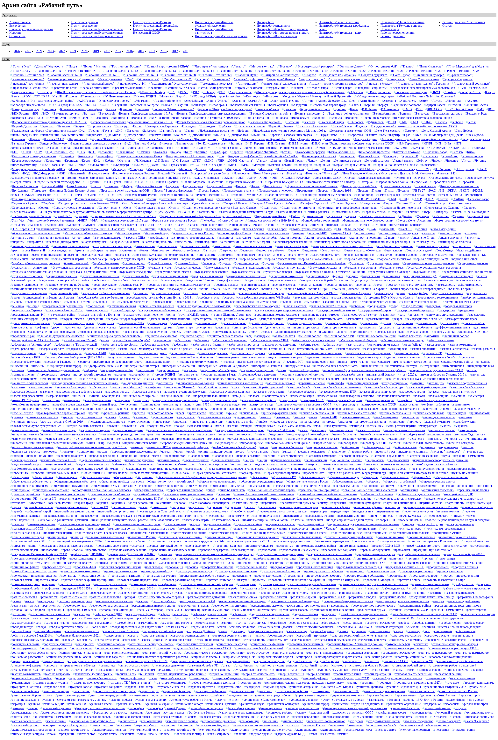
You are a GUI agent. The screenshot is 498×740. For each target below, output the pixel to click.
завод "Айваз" (412, 344)
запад (43, 353)
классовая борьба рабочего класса (79, 391)
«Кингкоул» (252, 96)
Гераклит (47, 126)
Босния (111, 109)
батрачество (229, 250)
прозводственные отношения (80, 571)
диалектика (73, 327)
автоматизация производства (398, 233)
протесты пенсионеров (75, 584)
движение (416, 314)
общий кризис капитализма (30, 485)
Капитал (201, 152)
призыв (428, 558)
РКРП (465, 190)
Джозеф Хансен (135, 135)
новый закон (182, 473)
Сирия (388, 203)
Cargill (57, 96)
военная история (410, 280)
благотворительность (326, 254)
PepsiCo (182, 96)
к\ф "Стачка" (89, 378)
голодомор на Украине (27, 310)
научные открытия (196, 460)
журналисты (162, 340)
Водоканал (139, 117)
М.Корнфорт (120, 164)
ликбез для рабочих (284, 421)
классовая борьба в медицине (426, 387)
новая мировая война (462, 468)
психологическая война (175, 588)
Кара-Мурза (219, 152)
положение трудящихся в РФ (204, 541)
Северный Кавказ (235, 203)
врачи (401, 293)
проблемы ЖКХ (85, 567)
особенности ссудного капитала (419, 494)
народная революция (104, 455)
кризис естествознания (395, 413)
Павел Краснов (168, 182)
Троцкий (82, 216)
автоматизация (365, 233)
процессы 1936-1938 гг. (78, 588)
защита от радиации (122, 357)
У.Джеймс (405, 216)
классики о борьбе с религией (263, 387)
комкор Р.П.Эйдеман (25, 400)
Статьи (447, 25)
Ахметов (472, 100)
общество (373, 481)
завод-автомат (436, 344)
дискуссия (387, 327)
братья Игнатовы (160, 263)
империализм (381, 361)
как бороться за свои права (277, 378)
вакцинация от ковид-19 (457, 276)
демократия (106, 323)
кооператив (62, 408)
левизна (299, 417)
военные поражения (255, 284)
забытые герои (333, 344)
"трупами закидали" (250, 87)
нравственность (314, 473)
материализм (468, 430)
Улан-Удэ (18, 220)
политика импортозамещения (445, 528)
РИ (442, 190)
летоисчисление (139, 421)
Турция (351, 216)
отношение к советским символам (398, 498)
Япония (422, 229)
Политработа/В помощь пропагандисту (283, 32)
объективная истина (170, 485)
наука (446, 455)
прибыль (244, 558)
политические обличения (189, 532)
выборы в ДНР (105, 301)
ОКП (241, 177)
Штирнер (379, 224)
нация (81, 464)
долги (255, 331)
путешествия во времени (322, 588)
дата (402, 314)
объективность (197, 485)
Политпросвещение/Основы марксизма (221, 36)
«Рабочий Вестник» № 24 (416, 96)
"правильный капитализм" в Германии (423, 83)
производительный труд (157, 571)
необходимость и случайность (437, 464)
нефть (374, 468)
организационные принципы (319, 490)
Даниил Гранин (170, 130)
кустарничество (245, 417)
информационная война (117, 370)
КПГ (15, 152)
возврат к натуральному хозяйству (410, 284)
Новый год (294, 173)
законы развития (484, 348)
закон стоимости (349, 348)
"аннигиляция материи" (28, 79)
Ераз (407, 135)
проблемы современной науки (121, 567)
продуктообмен (438, 567)
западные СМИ (96, 353)
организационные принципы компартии (370, 490)
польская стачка (363, 541)
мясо (276, 451)
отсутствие (37, 502)
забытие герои (310, 344)
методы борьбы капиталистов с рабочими (255, 438)
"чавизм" (298, 87)
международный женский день (308, 434)
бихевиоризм (246, 254)
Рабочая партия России (142, 194)
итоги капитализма (24, 378)
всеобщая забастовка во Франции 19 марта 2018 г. (160, 297)
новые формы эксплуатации (150, 473)
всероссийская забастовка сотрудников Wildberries (257, 297)
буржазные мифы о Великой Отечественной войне (311, 263)
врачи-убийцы (418, 293)
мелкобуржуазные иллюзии (379, 434)
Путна (389, 190)
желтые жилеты (284, 336)
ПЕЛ (129, 182)
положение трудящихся (165, 541)
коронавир (219, 408)
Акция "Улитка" (218, 100)
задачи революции (24, 348)
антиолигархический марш (71, 246)
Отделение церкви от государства (57, 182)
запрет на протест (183, 353)
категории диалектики (363, 383)
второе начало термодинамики (437, 297)
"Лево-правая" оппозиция (210, 66)
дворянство (50, 319)
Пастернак (366, 182)
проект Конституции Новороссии (34, 571)
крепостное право (161, 413)
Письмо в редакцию (84, 22)
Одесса (350, 177)
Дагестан (133, 130)
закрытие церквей (24, 353)
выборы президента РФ (134, 301)
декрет (398, 319)
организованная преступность (65, 494)
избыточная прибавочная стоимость (118, 361)
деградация (95, 319)
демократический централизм (74, 323)
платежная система (226, 520)
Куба (97, 160)
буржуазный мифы (136, 276)
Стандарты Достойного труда (401, 207)
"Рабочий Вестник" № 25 (462, 70)
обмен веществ (67, 477)
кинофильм (153, 387)
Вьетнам (309, 122)
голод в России (412, 306)
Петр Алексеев (77, 186)
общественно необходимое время (122, 481)
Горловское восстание (250, 126)
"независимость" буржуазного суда (174, 83)
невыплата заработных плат (177, 464)
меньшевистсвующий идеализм (183, 438)
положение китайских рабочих (258, 537)
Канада (176, 152)
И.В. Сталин (276, 143)
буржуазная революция (360, 267)
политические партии (224, 532)
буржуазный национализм (170, 276)
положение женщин (220, 537)
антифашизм (222, 246)
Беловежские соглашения (248, 105)
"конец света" (396, 79)
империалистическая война (412, 361)
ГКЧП (392, 122)
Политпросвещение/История (152, 22)
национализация (316, 460)
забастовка (202, 340)
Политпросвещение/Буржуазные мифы (97, 32)
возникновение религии (67, 289)
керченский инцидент (71, 387)
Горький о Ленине (281, 126)
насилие (269, 455)
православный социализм (340, 550)
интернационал (453, 366)
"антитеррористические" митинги (71, 79)
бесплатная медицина (96, 254)
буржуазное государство (136, 271)
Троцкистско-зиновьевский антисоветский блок (124, 216)
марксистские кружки (95, 430)
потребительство (455, 545)
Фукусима (18, 224)
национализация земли (347, 460)
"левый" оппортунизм (424, 79)
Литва (466, 160)
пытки (358, 588)
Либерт (437, 160)
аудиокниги (128, 250)
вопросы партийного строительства (106, 293)
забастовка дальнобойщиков (358, 340)
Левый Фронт (294, 160)
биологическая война (180, 254)
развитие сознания (74, 597)
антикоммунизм (424, 241)
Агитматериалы (20, 22)
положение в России (142, 537)
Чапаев (193, 224)
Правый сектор (425, 186)
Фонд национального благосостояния (368, 220)
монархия (67, 451)
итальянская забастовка (347, 374)
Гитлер (137, 126)
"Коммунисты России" (126, 66)
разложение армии (303, 597)
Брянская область (267, 109)
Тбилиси (413, 212)
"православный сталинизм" (30, 87)
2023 (50, 51)
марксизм (462, 425)
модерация (428, 447)
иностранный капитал (267, 366)
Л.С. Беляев (181, 160)
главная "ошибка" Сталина (329, 306)
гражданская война (62, 314)
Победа (127, 186)
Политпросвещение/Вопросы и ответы (97, 36)
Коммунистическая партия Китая (140, 156)
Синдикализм (370, 203)
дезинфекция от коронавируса (236, 319)
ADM (27, 96)
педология (215, 507)
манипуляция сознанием (367, 425)
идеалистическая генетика (403, 357)
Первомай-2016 (52, 186)
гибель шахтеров (295, 306)
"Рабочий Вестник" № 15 (235, 70)
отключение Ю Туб (150, 498)
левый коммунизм (386, 417)
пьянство (372, 588)
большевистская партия (68, 259)
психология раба (226, 588)
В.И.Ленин (369, 109)
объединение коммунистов (71, 485)
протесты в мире (409, 579)
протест (448, 575)
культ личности (163, 417)
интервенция (430, 366)
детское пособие (474, 323)
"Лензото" (239, 66)
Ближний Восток (476, 105)
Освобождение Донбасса (445, 177)
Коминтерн (85, 156)
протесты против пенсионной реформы (207, 584)
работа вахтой (430, 588)
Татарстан (396, 212)
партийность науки (480, 502)
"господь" (202, 79)
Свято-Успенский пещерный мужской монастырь (155, 203)
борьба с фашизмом (106, 263)
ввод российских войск (73, 280)
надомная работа (361, 451)
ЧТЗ (169, 224)
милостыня (19, 443)
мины (91, 443)
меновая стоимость (58, 438)
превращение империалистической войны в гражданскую (214, 554)
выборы (17, 301)
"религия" (156, 87)
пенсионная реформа (336, 507)
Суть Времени (165, 212)
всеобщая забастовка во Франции (100, 297)
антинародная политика (456, 241)
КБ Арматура (437, 147)
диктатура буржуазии (248, 327)
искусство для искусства (257, 370)
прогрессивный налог (252, 567)
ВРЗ (36, 113)
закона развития (374, 348)
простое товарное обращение (364, 575)
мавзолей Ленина (200, 425)
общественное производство (217, 481)
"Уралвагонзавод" (461, 75)
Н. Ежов (313, 169)
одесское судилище (346, 485)
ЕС (343, 135)
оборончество (123, 477)
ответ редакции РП (24, 498)
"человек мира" (319, 87)
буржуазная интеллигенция (30, 267)
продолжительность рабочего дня (359, 567)
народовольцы (223, 455)
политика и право (409, 528)
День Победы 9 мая (25, 135)
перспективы (293, 515)
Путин (376, 190)
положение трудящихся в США (249, 541)
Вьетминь (292, 122)
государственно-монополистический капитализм (218, 310)
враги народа (384, 293)
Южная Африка (253, 229)
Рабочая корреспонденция (398, 32)
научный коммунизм (226, 460)
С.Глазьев (342, 199)
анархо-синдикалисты (157, 241)
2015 (141, 51)
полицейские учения (447, 532)
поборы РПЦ (386, 520)
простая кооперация (268, 575)
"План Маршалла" (430, 66)
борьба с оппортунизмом (431, 259)
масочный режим (341, 430)
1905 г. (184, 92)
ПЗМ (140, 182)
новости (38, 473)
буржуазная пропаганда (289, 267)
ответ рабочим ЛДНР (458, 494)
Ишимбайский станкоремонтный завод (286, 147)
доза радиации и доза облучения (145, 331)
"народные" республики (28, 83)
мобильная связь (405, 447)
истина (472, 370)
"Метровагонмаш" (262, 66)
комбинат (459, 396)
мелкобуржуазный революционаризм (426, 434)
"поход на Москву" (380, 83)
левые (313, 417)
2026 (17, 51)
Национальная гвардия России (133, 173)
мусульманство (258, 451)
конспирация (151, 404)
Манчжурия (304, 164)
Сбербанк (48, 203)
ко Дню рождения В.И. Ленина (208, 396)
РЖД (432, 190)
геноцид (33, 306)
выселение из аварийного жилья (327, 301)
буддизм (225, 263)
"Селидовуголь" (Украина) (338, 75)
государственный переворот (336, 310)
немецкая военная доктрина (342, 464)
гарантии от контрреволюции (420, 301)
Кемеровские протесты (374, 152)
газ (355, 301)
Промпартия (305, 190)
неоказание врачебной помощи (98, 468)
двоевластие (477, 314)
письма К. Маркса (410, 515)
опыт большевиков (232, 490)
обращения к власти (395, 477)
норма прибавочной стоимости (215, 473)
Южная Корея (277, 229)
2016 (129, 51)
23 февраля (356, 92)
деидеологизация (271, 319)
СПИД (404, 199)
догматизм (481, 327)
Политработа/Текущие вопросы (402, 25)
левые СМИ (329, 417)
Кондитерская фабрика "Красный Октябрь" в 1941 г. (263, 156)
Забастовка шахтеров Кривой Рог (263, 139)
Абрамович (142, 100)
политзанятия (367, 528)
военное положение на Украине (68, 284)
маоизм (446, 425)
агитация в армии (23, 237)
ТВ (192, 212)
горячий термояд (124, 310)
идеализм (312, 357)
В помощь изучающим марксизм (31, 29)
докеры (176, 331)
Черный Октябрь (238, 224)
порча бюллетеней (198, 545)
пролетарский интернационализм (34, 575)
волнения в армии (461, 289)
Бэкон (354, 109)
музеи (179, 451)
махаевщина (185, 434)
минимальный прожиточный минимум (57, 443)
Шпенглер (362, 224)
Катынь (287, 152)
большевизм (20, 259)
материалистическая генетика (76, 434)
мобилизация (350, 447)
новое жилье (20, 473)
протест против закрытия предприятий (89, 579)
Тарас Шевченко (375, 212)
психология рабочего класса (260, 588)
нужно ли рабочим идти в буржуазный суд (357, 473)
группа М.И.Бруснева (193, 314)
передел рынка (363, 511)
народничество (151, 455)
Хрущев (90, 224)
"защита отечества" (312, 79)
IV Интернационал (117, 96)
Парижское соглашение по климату (331, 182)
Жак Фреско (475, 135)
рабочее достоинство (134, 592)
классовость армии (412, 391)
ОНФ (252, 177)
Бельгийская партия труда (329, 105)
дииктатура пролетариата (195, 327)
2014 (152, 51)
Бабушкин (120, 105)
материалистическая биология (32, 434)
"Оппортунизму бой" (383, 66)
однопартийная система (379, 485)
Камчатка (160, 152)
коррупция (430, 408)
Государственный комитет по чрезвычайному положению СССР (414, 126)
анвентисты (184, 241)
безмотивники (331, 250)
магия (220, 425)
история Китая (139, 374)
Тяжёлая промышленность (377, 216)
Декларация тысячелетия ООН (350, 130)
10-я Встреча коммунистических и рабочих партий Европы (96, 92)
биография (122, 254)
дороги (342, 331)
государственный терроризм (415, 310)
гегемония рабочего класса (462, 301)
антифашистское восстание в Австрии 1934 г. (343, 246)
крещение (216, 413)
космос (446, 408)
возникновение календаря (29, 289)
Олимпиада (403, 177)
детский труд (450, 323)
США (430, 199)
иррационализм (169, 370)
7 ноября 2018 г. (470, 92)
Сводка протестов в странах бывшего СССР (88, 203)
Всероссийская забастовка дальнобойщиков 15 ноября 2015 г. (132, 122)
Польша (241, 186)
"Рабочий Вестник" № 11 (83, 70)
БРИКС (92, 105)
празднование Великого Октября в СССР (39, 554)
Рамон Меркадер (389, 194)
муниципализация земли (215, 451)
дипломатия (368, 327)
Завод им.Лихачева (337, 139)
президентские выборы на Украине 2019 (39, 558)
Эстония (196, 229)
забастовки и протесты (244, 344)
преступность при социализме (156, 558)
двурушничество (73, 319)
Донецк (220, 135)
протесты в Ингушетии (344, 579)
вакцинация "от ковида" (420, 276)
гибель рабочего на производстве (258, 306)
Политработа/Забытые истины (339, 22)
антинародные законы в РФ (30, 246)
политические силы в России (308, 532)
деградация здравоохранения (127, 319)
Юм (338, 229)
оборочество (145, 477)
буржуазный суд (318, 276)
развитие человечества (106, 597)
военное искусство (469, 280)
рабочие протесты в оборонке (207, 592)
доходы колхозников (390, 331)
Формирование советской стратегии (459, 220)
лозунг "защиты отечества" (86, 425)
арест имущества (60, 250)
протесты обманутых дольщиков (33, 584)
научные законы (169, 460)
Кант (188, 152)
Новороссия (242, 173)
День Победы (464, 130)
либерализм (162, 421)
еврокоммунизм (444, 331)
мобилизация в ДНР (377, 447)
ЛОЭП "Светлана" (240, 160)
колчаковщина (438, 396)
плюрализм (315, 520)
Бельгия (355, 105)
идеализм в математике (338, 357)
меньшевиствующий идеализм (137, 438)
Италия (251, 147)
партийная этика (431, 502)
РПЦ (69, 194)
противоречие (247, 584)
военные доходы (227, 284)
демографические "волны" (424, 319)
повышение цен (175, 524)
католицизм (436, 383)
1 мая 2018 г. (479, 87)
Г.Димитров (376, 122)
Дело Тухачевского (387, 130)
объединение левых (106, 485)
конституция (172, 404)
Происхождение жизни (239, 190)
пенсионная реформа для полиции (377, 507)
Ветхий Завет (79, 117)
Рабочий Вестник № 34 (177, 194)
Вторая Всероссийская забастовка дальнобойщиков (211, 122)
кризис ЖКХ (249, 413)
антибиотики (230, 241)
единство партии (193, 336)
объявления (219, 485)
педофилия (234, 507)
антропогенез (462, 246)
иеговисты (83, 361)
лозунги (114, 425)
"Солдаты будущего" (374, 75)
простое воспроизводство (324, 575)
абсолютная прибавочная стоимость (88, 233)
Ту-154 (295, 216)
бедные (294, 250)
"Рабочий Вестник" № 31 (103, 75)
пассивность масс (124, 507)
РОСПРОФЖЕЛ (23, 194)
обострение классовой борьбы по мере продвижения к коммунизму (202, 477)
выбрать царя (163, 301)
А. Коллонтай (446, 96)
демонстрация (157, 323)
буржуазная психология (325, 267)
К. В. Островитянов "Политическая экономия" (360, 147)
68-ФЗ (436, 92)
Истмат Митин (203, 147)
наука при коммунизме (469, 455)
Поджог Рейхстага (219, 186)
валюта (482, 276)
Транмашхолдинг (477, 212)
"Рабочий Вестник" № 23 (424, 70)
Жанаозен (18, 139)
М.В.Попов (77, 164)
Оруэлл (420, 177)
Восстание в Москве (376, 117)
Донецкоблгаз (238, 135)
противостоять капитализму (430, 584)
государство (447, 310)
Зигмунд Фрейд (145, 143)
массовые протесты (442, 430)
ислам (282, 370)
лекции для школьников (439, 417)
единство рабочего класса (226, 336)
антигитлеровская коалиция (293, 241)
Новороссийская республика (210, 173)
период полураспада (266, 515)
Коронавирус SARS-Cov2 (319, 156)
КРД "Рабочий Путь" (60, 152)
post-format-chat (230, 96)
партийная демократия (365, 502)
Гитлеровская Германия (162, 126)
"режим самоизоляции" (129, 87)
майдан (247, 425)
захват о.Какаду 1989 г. (27, 357)
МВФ (195, 164)
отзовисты (126, 498)
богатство (385, 254)
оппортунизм (21, 490)
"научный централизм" (63, 83)
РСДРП (91, 194)
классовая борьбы (118, 391)
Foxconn (71, 96)
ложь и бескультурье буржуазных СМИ (38, 425)
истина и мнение (23, 374)
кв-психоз (18, 387)
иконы (342, 361)
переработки (89, 515)
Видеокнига (100, 117)
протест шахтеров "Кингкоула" (228, 579)
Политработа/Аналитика (273, 25)
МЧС (245, 164)
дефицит (42, 327)
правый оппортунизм (375, 550)
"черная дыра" (342, 87)
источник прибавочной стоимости (304, 374)
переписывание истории (60, 515)
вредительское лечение (447, 293)
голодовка (434, 306)
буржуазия (357, 263)
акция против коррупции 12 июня (372, 237)
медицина (276, 434)
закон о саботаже (232, 348)
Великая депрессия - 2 (309, 113)
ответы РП (49, 498)
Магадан (259, 164)
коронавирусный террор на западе (331, 408)
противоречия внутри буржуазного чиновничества (374, 584)
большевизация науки (473, 254)
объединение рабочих (137, 485)
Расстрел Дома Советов (420, 194)
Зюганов (236, 143)
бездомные (310, 250)
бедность (247, 250)
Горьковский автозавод (312, 126)
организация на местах (474, 490)
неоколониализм (135, 468)
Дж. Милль (113, 135)
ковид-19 (239, 396)
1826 (172, 92)
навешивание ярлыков (310, 451)
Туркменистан (313, 216)
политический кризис (347, 532)
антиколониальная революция (390, 241)
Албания (239, 100)
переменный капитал (26, 515)
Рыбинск (264, 199)
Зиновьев (166, 143)
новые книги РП (94, 473)
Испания (183, 147)
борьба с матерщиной (360, 259)
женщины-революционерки (377, 336)
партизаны (339, 502)
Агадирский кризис (167, 100)
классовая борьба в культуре (384, 387)
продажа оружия (282, 567)
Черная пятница (212, 224)
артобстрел (95, 250)
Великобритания (384, 113)
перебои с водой (243, 511)
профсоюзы (51, 588)
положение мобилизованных (302, 537)
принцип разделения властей (73, 562)
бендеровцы (20, 254)
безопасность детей (419, 250)
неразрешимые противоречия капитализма (235, 468)
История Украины (229, 147)
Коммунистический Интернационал (190, 156)
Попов (255, 186)
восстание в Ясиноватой (218, 293)
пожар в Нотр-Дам (430, 524)
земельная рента (228, 357)
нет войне (327, 468)
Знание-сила (185, 143)
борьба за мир (98, 259)
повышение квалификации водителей (85, 524)
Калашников (125, 152)
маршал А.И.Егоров (282, 430)
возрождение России (182, 289)
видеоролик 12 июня (200, 280)
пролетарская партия (381, 571)
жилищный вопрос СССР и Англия (35, 340)
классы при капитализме (459, 391)
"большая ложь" (148, 79)
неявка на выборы (394, 468)
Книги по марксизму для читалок (34, 156)
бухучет (338, 276)
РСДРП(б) (107, 194)
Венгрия (405, 113)
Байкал (167, 105)
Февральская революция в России (174, 220)
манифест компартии (402, 425)
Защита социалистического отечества (96, 143)
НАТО (483, 169)
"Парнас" (408, 66)
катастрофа (336, 383)
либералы (180, 421)
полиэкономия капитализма (105, 537)
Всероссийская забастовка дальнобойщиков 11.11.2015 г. (49, 122)
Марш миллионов (359, 164)
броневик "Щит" (187, 263)
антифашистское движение (395, 246)
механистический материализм (364, 438)
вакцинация (392, 276)
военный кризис (311, 284)
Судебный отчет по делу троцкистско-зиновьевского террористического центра (99, 212)
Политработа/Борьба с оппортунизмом (282, 29)
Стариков (470, 207)
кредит (93, 413)
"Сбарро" (309, 75)
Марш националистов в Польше (396, 164)
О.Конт (228, 177)
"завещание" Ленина (281, 79)
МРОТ (233, 164)
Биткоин (455, 105)
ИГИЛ (427, 143)
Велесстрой (107, 113)
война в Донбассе (246, 289)
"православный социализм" (471, 83)
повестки (18, 524)
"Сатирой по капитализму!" (280, 75)
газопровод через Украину (378, 301)
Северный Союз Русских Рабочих (274, 203)
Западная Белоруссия (476, 139)
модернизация (448, 447)
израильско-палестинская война (259, 361)
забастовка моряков (441, 340)
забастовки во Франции (208, 344)
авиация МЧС (318, 233)
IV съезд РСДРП (145, 96)
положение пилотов (391, 537)
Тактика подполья (290, 212)
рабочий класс (270, 592)
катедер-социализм (395, 383)
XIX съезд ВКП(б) (203, 96)
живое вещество (411, 336)
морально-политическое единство (134, 451)
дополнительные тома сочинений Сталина (304, 331)
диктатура (222, 327)
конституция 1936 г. (198, 404)
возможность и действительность (460, 284)
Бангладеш (199, 105)
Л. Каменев (143, 160)
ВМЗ (480, 109)
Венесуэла (422, 113)
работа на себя (21, 592)
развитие (435, 592)
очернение (164, 502)
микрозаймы (454, 438)
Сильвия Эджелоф (345, 203)
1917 (196, 92)
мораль (102, 451)
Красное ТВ (410, 156)
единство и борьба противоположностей (115, 336)
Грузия (107, 130)
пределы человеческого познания (330, 554)
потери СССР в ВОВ (386, 545)
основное (224, 494)
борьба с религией (76, 263)
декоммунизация (378, 319)
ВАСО (407, 109)
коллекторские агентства (357, 396)
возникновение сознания (104, 289)
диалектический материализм (140, 327)
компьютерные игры (380, 400)
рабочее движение (103, 592)
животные (432, 336)
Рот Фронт (187, 199)
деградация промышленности (170, 319)
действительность (331, 319)
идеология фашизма (58, 361)
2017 (118, 51)
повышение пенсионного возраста (137, 524)
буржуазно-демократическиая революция (39, 271)
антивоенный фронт (256, 241)
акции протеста (291, 237)
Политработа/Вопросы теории (277, 36)
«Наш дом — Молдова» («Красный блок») (292, 96)
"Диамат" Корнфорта (49, 66)
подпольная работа (311, 524)
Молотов (216, 169)
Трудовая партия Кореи (270, 216)
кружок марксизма (89, 417)
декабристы (355, 319)
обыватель (238, 485)
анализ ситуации (451, 237)
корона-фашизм (197, 408)
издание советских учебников (198, 361)
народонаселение (248, 455)
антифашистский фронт (292, 246)
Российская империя (89, 199)
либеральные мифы (240, 421)
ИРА (448, 143)
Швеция (317, 224)
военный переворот (340, 284)
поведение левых (410, 520)
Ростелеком (168, 199)
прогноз (192, 567)
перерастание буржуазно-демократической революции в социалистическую (152, 515)
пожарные (54, 528)
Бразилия (126, 109)
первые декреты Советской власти (161, 511)
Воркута (336, 117)
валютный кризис (24, 280)
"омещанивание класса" (217, 83)
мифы (264, 447)
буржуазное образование (211, 271)
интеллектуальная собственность (336, 366)
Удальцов (423, 216)
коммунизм (122, 400)
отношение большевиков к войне (349, 498)
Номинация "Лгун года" (322, 173)
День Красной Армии (436, 130)
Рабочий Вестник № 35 (212, 194)
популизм (18, 545)
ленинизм (465, 417)
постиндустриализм (259, 545)
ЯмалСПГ (405, 229)
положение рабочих (422, 537)
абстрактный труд (156, 233)
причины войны (298, 562)
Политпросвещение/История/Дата (155, 25)
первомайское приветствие (116, 511)
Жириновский (77, 139)
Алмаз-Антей (258, 100)
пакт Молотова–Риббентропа (210, 502)
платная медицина (255, 520)
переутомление (238, 515)
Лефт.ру (422, 160)
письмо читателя (463, 515)
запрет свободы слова (213, 353)
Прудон (363, 190)
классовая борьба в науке (467, 387)
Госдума (361, 126)
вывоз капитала (186, 301)
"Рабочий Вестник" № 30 (65, 75)
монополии (86, 451)
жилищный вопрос (456, 336)
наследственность (291, 455)
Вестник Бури (56, 117)
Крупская (71, 160)
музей (191, 451)
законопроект (398, 348)
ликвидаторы (310, 421)
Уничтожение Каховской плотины (51, 220)
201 (185, 51)
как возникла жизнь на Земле (362, 378)
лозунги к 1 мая (134, 425)
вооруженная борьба (64, 293)
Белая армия (219, 105)
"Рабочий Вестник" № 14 (197, 70)
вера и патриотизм (145, 280)
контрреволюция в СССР (379, 404)
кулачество (141, 417)
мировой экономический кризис (288, 443)
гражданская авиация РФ (28, 314)
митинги (137, 447)
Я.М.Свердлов (354, 229)
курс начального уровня (215, 417)
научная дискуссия (24, 460)
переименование (388, 511)
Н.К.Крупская (465, 169)
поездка (408, 524)
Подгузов (172, 186)
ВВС (419, 109)
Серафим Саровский (314, 203)
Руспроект (224, 199)
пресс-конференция (83, 558)
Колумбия (67, 156)
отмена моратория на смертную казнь (218, 498)
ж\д (249, 336)
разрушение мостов (393, 597)
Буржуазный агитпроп (315, 109)
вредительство (477, 293)
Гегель (472, 122)
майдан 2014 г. (265, 425)
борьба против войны (163, 259)
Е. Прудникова (327, 135)
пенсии (250, 507)
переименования (448, 511)
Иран (121, 147)
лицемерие (397, 421)
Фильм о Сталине (231, 220)
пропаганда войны (93, 575)
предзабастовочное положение (419, 554)
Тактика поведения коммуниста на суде (247, 212)
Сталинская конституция (298, 207)
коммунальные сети (98, 400)
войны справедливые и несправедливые (418, 289)
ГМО (414, 122)
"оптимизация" (248, 83)
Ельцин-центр (390, 135)
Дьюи (256, 135)
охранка (102, 502)
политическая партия (58, 532)
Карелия (237, 152)
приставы (244, 562)
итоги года (478, 374)
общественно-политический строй (171, 481)
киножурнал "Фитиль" (126, 387)
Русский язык (244, 199)
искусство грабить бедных (219, 370)
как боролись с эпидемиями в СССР (230, 378)
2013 (163, 51)
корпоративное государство (400, 408)
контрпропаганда (261, 404)
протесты (259, 579)
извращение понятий (160, 361)
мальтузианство (336, 425)
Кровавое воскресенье (26, 160)
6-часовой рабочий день (411, 92)
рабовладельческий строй (400, 588)
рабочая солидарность (49, 592)
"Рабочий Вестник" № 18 (273, 70)
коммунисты (288, 400)
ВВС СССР (434, 109)
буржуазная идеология (473, 263)
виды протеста (255, 280)
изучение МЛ (294, 361)
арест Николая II (34, 250)
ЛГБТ (197, 160)
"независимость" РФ (132, 83)
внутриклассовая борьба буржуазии (324, 280)
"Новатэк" (286, 66)
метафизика (216, 438)
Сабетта (443, 199)
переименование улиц (418, 511)
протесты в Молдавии (379, 579)
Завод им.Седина (365, 139)
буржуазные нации (426, 271)
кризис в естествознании (317, 413)
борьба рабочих (251, 259)
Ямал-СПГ (388, 229)
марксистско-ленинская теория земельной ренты (180, 430)
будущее (268, 263)
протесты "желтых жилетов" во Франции (297, 579)
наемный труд (385, 451)
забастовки (181, 344)
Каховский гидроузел (310, 152)
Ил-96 (67, 147)
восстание (191, 293)
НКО (15, 173)
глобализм (358, 306)
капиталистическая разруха (196, 383)
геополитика (96, 306)
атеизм (111, 250)
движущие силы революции (446, 314)
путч (346, 588)
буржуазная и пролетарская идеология (428, 263)
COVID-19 (42, 96)
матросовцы (165, 434)
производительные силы (120, 571)
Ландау (262, 160)
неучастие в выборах (352, 468)
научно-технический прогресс (101, 460)
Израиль (52, 147)
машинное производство (235, 434)
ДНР (119, 130)
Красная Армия (369, 156)
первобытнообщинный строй (31, 511)
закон (123, 348)
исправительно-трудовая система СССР (436, 370)
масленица (319, 430)
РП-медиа (44, 194)
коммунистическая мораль (219, 400)
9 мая (15, 96)
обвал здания (20, 477)
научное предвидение (139, 460)
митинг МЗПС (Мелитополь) (424, 443)
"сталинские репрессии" (216, 87)
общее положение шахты (451, 477)
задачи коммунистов (463, 344)
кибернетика (98, 387)
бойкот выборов (406, 254)
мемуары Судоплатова (470, 434)
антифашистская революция (253, 246)
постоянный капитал (354, 545)
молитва (467, 447)
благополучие (298, 254)
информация (146, 370)
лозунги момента (160, 425)
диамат (169, 327)
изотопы (228, 361)
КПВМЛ (479, 147)
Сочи (127, 207)
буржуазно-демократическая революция (434, 267)
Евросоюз (356, 135)
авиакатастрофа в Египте (234, 233)
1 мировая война (23, 92)
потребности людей (25, 550)
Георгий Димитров (24, 126)
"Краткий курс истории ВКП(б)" (167, 66)
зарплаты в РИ (432, 353)
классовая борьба (299, 387)
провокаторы (154, 567)
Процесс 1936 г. (343, 190)
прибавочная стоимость (218, 558)
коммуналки (72, 400)
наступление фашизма (423, 455)
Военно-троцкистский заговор (171, 117)
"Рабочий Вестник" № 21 (386, 70)
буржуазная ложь (160, 267)
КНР (466, 147)
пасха (143, 507)
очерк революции (141, 502)
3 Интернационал (379, 92)
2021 (73, 51)
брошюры (209, 263)
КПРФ (26, 152)
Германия (64, 126)
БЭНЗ (105, 105)
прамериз (166, 554)
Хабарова (36, 224)
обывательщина (259, 485)
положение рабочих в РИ (29, 541)
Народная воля (99, 173)
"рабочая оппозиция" (95, 87)
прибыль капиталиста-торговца (275, 558)
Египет (372, 135)
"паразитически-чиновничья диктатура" (337, 83)
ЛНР (221, 160)
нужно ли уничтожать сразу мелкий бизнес (419, 473)
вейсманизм (102, 280)
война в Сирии (319, 289)
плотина (298, 520)
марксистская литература (59, 430)
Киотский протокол (407, 152)
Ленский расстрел (377, 160)
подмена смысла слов (280, 524)
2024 (39, 51)
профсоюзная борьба (25, 588)
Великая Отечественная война (270, 113)
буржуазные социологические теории (469, 271)
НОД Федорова (44, 173)
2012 (175, 51)
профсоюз (484, 584)
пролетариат (355, 571)
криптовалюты (480, 413)
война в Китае (295, 289)
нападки (17, 455)
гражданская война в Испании (99, 314)
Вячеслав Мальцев (331, 122)
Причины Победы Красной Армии (73, 190)
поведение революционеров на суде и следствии (459, 520)
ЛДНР (209, 160)
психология (203, 588)
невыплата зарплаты (213, 464)
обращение (370, 477)
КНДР (455, 147)
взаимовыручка (172, 280)
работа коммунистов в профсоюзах (467, 588)
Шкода (346, 224)
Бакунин (182, 105)
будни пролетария (247, 263)
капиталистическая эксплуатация (240, 383)
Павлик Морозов (193, 182)
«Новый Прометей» (338, 96)
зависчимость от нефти (383, 344)
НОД (26, 173)
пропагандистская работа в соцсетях (204, 575)
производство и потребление (323, 571)
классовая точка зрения (269, 391)
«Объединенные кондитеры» (375, 96)
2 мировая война (240, 92)
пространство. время (424, 575)
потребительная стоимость (422, 545)
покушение (239, 528)
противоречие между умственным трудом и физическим (298, 584)
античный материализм (433, 246)
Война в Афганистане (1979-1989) (218, 117)
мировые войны (325, 443)
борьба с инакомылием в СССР (321, 259)
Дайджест (149, 130)
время (16, 297)
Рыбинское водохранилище (292, 199)
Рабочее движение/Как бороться (463, 22)
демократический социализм (31, 323)
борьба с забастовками (281, 259)
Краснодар (391, 156)
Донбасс (180, 135)
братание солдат (134, 263)
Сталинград (269, 207)
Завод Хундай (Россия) (305, 139)
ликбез (262, 421)
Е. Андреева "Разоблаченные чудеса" (288, 135)
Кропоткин (53, 160)
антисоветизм (168, 246)
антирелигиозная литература (112, 246)
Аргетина (389, 100)
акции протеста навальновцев (326, 237)
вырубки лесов (292, 301)
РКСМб (478, 190)
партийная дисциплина (400, 502)
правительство (96, 550)
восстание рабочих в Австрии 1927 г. (313, 293)
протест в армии (468, 575)
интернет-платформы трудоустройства (54, 370)
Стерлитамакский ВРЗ (27, 212)
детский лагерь (427, 323)
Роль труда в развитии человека (33, 199)
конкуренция (129, 404)
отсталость (19, 502)
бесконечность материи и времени (55, 254)
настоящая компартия (322, 455)
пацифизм (178, 507)
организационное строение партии (272, 490)
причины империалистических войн (460, 562)
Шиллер (332, 224)
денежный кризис (234, 323)
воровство (141, 293)
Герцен (79, 126)
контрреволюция (347, 404)
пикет (373, 515)
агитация (471, 233)
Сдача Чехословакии (205, 203)
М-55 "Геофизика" (53, 164)
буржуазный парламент (207, 276)
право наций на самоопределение (173, 550)
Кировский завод (435, 152)
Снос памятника (460, 203)
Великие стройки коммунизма (349, 113)
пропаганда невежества (160, 575)
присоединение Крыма (112, 562)
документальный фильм (230, 331)
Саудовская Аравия (25, 203)
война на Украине (375, 289)
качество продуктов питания (468, 383)
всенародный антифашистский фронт (49, 297)
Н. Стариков (443, 169)
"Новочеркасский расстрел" (315, 66)
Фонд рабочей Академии (414, 220)
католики (418, 383)
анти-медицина (207, 241)
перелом (469, 511)
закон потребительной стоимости (311, 348)
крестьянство (197, 413)
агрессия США (135, 237)
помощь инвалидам (392, 541)
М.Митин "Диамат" (146, 164)
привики (413, 558)
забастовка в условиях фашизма (314, 340)
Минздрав (136, 169)
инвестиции (20, 366)
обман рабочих (43, 477)
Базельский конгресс (145, 105)
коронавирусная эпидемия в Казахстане (277, 408)
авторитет (428, 233)
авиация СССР (341, 233)
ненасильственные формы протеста (389, 464)
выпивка (207, 301)
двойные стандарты (25, 319)
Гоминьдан (207, 126)
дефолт (57, 327)
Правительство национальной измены (312, 186)
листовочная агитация (371, 421)
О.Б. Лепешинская (207, 177)
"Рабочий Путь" (247, 75)
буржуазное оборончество (174, 271)
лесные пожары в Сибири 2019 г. (63, 421)
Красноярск (430, 156)
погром (195, 524)
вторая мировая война (346, 297)
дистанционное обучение (415, 327)
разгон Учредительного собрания (161, 597)
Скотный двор (435, 203)
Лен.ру (312, 160)
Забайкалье (229, 139)
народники (129, 455)
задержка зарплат (52, 348)
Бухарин (340, 109)
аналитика (473, 237)
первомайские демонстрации (74, 511)
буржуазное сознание (246, 271)
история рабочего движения (258, 374)
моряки (166, 451)
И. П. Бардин (255, 143)
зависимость (356, 344)
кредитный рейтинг (116, 413)
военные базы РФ (132, 284)
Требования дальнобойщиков (31, 216)
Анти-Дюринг (369, 100)
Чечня (270, 224)
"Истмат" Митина (94, 66)
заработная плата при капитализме (319, 353)
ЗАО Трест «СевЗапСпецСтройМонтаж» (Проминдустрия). (178, 139)
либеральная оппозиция (207, 421)
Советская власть (23, 207)
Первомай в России (25, 186)
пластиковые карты (196, 520)
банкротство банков (186, 250)
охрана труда (84, 502)
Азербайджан (194, 100)
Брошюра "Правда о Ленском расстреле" (225, 109)
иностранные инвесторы (142, 366)
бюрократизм (371, 276)
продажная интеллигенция (315, 567)
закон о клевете (206, 348)
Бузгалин (290, 109)
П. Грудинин (92, 182)
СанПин (458, 199)
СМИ (392, 199)
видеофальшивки (230, 280)
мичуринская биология (287, 447)
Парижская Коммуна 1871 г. (285, 182)
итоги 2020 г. (408, 374)
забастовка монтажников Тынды (402, 340)
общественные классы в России (308, 481)
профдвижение (464, 584)
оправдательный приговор (185, 490)
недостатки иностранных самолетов (279, 464)
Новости (15, 32)
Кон (221, 156)
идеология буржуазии (26, 361)
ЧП (152, 224)
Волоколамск (300, 117)
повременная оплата (41, 524)
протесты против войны (110, 584)
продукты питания (465, 567)
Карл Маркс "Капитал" (262, 152)
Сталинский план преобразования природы (348, 207)
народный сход (175, 455)
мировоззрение (227, 443)
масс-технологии (369, 430)
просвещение (242, 575)
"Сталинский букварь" (429, 75)
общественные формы (348, 481)
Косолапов (347, 156)
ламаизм (265, 417)
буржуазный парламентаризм (246, 276)
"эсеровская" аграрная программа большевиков (423, 87)
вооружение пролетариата (29, 293)
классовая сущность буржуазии (186, 391)
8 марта (490, 92)
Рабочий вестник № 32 (282, 194)
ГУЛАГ (427, 122)
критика (17, 417)
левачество (283, 417)
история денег (188, 374)
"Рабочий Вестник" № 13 (159, 70)
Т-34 (183, 212)
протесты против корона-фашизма (153, 584)
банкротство (160, 250)
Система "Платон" (409, 203)
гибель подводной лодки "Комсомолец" (204, 306)
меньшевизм (83, 438)
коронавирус (238, 408)
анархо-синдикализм (125, 241)
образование (260, 477)
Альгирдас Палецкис (285, 100)
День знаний (50, 135)
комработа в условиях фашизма (437, 400)
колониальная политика (394, 396)
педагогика (196, 507)
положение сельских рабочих (126, 541)
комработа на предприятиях (30, 404)
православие (268, 550)
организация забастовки (438, 490)
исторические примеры (54, 374)
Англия (308, 100)
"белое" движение (110, 79)
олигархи (447, 485)
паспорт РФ (100, 507)
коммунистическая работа (259, 400)
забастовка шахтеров (155, 344)
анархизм (18, 241)
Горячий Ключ (342, 126)
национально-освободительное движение (440, 460)
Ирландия (136, 147)
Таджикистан (207, 212)
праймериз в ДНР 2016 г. (87, 554)
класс (235, 387)
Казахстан (106, 152)
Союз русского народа (150, 207)
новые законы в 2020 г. (63, 473)
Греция (94, 130)
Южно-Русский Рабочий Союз (311, 229)
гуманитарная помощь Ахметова (277, 314)
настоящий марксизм (354, 455)
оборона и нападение (96, 477)
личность (415, 421)
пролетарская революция (416, 571)
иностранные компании (179, 366)
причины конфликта (25, 567)
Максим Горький (280, 164)
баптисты (210, 250)
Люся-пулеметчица (24, 164)
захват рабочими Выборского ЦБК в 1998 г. (76, 357)
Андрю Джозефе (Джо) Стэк (336, 100)
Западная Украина (24, 143)
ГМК (403, 122)
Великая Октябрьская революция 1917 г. (146, 113)
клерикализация (58, 396)
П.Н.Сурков (114, 182)
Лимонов (452, 160)
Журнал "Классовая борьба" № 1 (113, 139)
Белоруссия (299, 105)
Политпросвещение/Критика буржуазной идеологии (214, 23)
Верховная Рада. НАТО (27, 117)
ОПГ (275, 177)
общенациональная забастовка (75, 481)
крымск (111, 417)
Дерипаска (95, 135)
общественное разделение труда (262, 481)
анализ (404, 237)
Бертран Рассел (435, 105)
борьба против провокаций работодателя (209, 259)
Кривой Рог (450, 156)
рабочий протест (378, 592)
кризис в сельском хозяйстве (357, 413)
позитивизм (96, 528)
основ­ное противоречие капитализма (188, 494)
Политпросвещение (84, 25)
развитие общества (24, 597)
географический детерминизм (63, 306)
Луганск (480, 160)
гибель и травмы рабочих (157, 306)
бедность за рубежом (271, 250)
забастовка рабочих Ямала (120, 344)
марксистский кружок (128, 430)
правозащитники (244, 550)
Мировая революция (161, 169)
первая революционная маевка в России (431, 507)
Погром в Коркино (149, 186)
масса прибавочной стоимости (404, 430)
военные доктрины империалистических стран (180, 284)
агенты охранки (450, 233)
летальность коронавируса (107, 421)
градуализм (466, 310)
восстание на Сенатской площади (261, 293)
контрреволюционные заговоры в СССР (304, 404)
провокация (175, 567)
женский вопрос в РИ (339, 336)
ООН (263, 177)
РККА (452, 190)
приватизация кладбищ (370, 558)
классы (434, 391)
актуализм (244, 237)
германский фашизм (122, 306)
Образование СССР (328, 177)
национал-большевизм (286, 460)
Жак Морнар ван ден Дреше (444, 135)
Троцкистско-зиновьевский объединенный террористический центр (205, 216)
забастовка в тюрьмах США (269, 340)
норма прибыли (250, 473)
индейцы (38, 366)
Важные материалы (66, 113)
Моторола (266, 169)
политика (387, 528)
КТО (92, 152)
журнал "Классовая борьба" (131, 340)
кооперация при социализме (136, 408)
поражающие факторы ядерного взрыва (66, 545)
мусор (240, 451)
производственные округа (195, 571)
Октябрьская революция (375, 177)
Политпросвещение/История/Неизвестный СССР (152, 30)
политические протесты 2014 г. (264, 532)
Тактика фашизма (318, 212)
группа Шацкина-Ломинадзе (232, 314)
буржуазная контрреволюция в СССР (120, 267)
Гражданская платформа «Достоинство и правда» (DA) (48, 130)
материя (147, 434)
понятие (414, 541)
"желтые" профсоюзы (248, 79)
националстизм (398, 460)
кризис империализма (429, 413)
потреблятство (480, 545)
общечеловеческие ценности (439, 481)
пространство (397, 575)
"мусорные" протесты (458, 79)
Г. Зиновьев (356, 122)
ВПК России (20, 113)
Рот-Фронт (206, 199)
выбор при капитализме (478, 297)
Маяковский (430, 164)
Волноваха (280, 117)
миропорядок (349, 443)
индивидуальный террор (65, 366)
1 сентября (45, 92)
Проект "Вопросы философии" (174, 190)
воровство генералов (166, 293)
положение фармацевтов (332, 541)
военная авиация (383, 280)
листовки (345, 421)
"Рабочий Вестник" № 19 (311, 70)
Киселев (457, 152)
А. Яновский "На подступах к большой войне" (43, 100)
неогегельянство (63, 468)
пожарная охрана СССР (28, 528)
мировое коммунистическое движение (186, 443)
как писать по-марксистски (30, 383)
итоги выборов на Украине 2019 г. (444, 374)
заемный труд (106, 348)
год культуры (377, 306)
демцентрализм (181, 323)
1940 (222, 92)
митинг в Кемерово (461, 443)
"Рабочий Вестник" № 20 (349, 70)
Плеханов (111, 186)
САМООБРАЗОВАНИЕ (369, 199)
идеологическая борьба (440, 357)
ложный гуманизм (437, 421)
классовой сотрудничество (378, 391)
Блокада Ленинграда (25, 109)
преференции (189, 558)
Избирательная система (27, 147)
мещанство (416, 438)
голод (394, 306)
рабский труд (402, 592)
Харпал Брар (55, 224)
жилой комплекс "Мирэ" (80, 340)
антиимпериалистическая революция (341, 241)
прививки (396, 558)
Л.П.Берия (162, 160)
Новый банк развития (268, 173)
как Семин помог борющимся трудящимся (174, 378)
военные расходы (284, 284)
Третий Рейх (63, 216)
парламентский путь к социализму (304, 502)
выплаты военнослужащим (235, 301)
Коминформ (105, 156)
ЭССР (133, 229)
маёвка (261, 434)
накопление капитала (413, 451)
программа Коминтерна (217, 567)
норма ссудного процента (283, 473)
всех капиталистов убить (311, 297)
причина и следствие (269, 562)
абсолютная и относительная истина (36, 233)
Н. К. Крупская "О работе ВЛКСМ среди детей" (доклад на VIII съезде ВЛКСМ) (377, 169)
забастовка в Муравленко (230, 340)
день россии (369, 323)
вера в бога (121, 280)
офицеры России (60, 502)
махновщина (206, 434)
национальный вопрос (27, 464)
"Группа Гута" (21, 66)
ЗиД (128, 143)
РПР (58, 194)
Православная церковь (396, 186)
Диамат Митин (161, 135)
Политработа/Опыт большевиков (402, 22)
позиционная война (121, 528)
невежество (146, 464)
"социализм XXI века (181, 87)
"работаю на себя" (65, 87)
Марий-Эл (323, 164)
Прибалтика (20, 190)
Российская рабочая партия (125, 199)
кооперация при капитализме (93, 408)
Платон (96, 186)
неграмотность (241, 464)
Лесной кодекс (403, 160)
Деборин (244, 130)
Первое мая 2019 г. (443, 182)
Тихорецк (441, 212)
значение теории (291, 357)
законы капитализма (455, 348)
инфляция (90, 370)
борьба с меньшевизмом (395, 259)
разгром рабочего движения (206, 597)
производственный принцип (281, 571)
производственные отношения (237, 571)
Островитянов (21, 182)
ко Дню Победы (172, 396)
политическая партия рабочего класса (102, 532)
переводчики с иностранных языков (283, 511)
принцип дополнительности (31, 562)
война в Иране (272, 289)
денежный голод (207, 323)
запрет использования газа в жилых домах (138, 353)
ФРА (94, 220)
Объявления (17, 36)
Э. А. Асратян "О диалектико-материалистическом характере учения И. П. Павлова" (68, 229)
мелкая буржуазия (345, 434)
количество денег (275, 396)
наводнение (337, 451)
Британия (143, 109)
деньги (386, 323)
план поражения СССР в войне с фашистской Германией (50, 520)
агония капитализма (107, 237)
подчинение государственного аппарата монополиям (363, 524)
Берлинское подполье (406, 105)
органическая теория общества (109, 494)
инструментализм (298, 366)
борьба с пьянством (465, 259)
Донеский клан (200, 135)
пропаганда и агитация (125, 575)
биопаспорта (207, 254)
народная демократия (71, 455)
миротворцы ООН (374, 443)
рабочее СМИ (78, 592)
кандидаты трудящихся (138, 383)
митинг (396, 443)
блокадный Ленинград (359, 254)
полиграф (347, 528)
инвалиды (483, 361)
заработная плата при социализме (368, 353)
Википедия (120, 117)
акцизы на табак (266, 237)
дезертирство (203, 319)
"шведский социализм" (372, 87)
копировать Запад (171, 408)
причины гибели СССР (372, 562)
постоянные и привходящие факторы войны (306, 545)
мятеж (287, 451)
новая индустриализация (427, 468)
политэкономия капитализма (410, 532)
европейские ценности (474, 331)
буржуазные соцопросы (27, 276)
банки (144, 250)
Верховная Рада (476, 113)
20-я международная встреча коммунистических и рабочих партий (300, 92)
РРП (79, 194)
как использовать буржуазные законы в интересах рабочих (425, 378)
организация (409, 490)
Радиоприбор (365, 194)
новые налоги (118, 473)
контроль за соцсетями (231, 404)
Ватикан (89, 113)
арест (15, 250)
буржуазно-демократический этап (93, 271)
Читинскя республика (293, 224)
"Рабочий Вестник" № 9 (216, 75)
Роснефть (64, 199)
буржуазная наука (217, 267)
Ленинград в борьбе (347, 160)
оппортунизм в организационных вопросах (102, 490)
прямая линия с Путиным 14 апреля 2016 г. (127, 588)
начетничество (99, 464)
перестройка (216, 515)
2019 (96, 51)
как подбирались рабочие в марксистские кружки (85, 383)
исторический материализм (92, 374)
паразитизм (269, 502)
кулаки (125, 417)
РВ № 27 (419, 190)
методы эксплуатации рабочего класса (313, 438)
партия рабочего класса (72, 507)
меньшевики (104, 438)
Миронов (185, 169)
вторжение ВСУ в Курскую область (389, 297)
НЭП (62, 173)
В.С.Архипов (390, 109)
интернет (18, 370)
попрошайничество (476, 541)
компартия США (312, 400)
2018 (107, 51)
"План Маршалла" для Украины (468, 66)
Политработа (265, 22)
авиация (298, 233)
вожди (379, 284)
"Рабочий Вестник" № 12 (121, 70)
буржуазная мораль (188, 267)
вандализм (47, 280)
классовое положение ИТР (338, 391)
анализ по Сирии (424, 237)
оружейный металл (147, 494)
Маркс (338, 164)
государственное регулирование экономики (284, 310)
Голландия (189, 126)
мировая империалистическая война (133, 443)
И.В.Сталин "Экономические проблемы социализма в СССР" (353, 143)
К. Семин (402, 147)
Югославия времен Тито (222, 229)
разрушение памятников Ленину (432, 597)
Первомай (467, 182)
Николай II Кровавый (172, 173)
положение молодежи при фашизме (349, 537)
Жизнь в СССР (54, 139)
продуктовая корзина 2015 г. (405, 567)
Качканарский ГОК (342, 152)
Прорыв (323, 190)
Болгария (50, 109)
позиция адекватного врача (157, 528)
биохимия (226, 254)
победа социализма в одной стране (350, 520)
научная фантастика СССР (58, 460)
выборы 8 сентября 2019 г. (44, 301)
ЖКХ (418, 135)
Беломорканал (278, 105)
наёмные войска (123, 464)
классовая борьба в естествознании (338, 387)
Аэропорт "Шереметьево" (29, 105)
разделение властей (274, 597)
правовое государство (214, 550)
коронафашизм (368, 408)
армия (80, 250)
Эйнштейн (148, 229)
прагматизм (402, 550)
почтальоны (50, 550)
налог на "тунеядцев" (446, 451)
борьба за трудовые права (128, 259)
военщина (364, 284)
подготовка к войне (217, 524)
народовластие (199, 455)
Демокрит (411, 130)
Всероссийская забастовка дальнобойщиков (423, 117)
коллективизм (327, 396)
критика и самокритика (42, 417)
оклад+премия (427, 485)
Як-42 (372, 229)
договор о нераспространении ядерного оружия (43, 331)
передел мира (340, 511)
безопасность (393, 250)
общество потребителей (400, 481)
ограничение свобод (316, 485)
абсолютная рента (128, 233)
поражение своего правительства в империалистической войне (139, 545)
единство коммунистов (162, 336)
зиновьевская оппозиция (259, 357)
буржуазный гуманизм (62, 276)
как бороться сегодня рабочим (319, 378)
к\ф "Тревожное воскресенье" (121, 378)
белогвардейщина (469, 250)
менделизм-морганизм (27, 438)
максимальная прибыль (295, 425)
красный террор (22, 413)
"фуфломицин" (278, 87)
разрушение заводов (362, 597)
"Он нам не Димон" (351, 66)
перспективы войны (351, 515)
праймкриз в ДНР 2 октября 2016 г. (132, 554)
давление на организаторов (321, 314)
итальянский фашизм (381, 374)
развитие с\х (49, 597)
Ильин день (82, 147)
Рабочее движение (393, 36)
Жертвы (34, 139)
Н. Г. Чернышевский (290, 169)
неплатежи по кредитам (166, 468)
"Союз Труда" (401, 75)
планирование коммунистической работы (120, 520)
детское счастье (22, 327)
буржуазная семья (391, 267)
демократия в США (131, 323)
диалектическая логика (100, 327)
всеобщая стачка (208, 297)
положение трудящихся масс (293, 541)
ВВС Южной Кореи (459, 109)
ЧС (160, 224)
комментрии (51, 400)
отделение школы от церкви (78, 498)
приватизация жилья (337, 558)
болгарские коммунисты (438, 254)
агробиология (159, 237)
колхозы (419, 396)
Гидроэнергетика (99, 126)
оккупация (407, 485)
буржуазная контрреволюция (72, 267)
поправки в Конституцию (441, 541)
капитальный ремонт (281, 383)
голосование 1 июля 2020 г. (64, 310)
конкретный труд (105, 404)
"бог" (130, 79)
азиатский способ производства (193, 237)
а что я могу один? (443, 229)
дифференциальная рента (453, 327)
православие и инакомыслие (300, 550)
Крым (86, 160)
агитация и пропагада (54, 237)
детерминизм (404, 323)
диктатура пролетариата (340, 327)
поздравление (75, 528)
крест (180, 413)
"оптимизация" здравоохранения (284, 83)
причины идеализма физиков (412, 562)
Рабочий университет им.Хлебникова (326, 194)
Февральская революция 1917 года (125, 220)
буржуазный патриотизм (287, 276)
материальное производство (119, 434)
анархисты (36, 241)
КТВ (82, 152)
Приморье (39, 190)
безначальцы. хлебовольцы (363, 250)
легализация (410, 417)
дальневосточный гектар (360, 314)
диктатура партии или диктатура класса (292, 327)
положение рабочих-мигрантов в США (76, 541)
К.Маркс (418, 147)
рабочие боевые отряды (167, 592)
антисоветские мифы (195, 246)
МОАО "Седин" (214, 164)
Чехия (258, 224)
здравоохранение (151, 357)
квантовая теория (40, 387)
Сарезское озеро (478, 199)
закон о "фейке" (181, 348)
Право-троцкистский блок (359, 186)
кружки (68, 417)
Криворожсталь (472, 156)
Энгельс (180, 229)
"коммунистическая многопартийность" (356, 79)
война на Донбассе (346, 289)
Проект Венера (209, 190)
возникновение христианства (144, 289)
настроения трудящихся (388, 455)
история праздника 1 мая (219, 374)
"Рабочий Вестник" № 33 (141, 75)
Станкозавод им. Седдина (442, 207)
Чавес (180, 224)
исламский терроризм (304, 370)
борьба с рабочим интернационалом (36, 263)
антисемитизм (145, 246)
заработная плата (280, 353)
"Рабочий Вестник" (49, 70)
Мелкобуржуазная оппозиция (88, 169)
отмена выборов (178, 498)
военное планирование (27, 284)
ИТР (459, 143)
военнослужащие (105, 284)
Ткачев (457, 212)
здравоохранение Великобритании (190, 357)
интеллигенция (372, 366)
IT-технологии (90, 96)
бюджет (353, 276)
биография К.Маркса (148, 254)
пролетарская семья (450, 571)
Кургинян (125, 160)
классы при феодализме (27, 396)
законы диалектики (424, 348)
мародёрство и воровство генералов (240, 430)
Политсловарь (390, 29)
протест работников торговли (183, 579)
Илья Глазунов (104, 147)
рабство (420, 592)
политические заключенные (149, 532)
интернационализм (481, 366)
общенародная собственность (31, 481)
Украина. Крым (478, 216)
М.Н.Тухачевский (176, 164)
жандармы (263, 336)
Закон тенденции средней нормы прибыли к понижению (419, 139)
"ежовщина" (221, 79)
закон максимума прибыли (149, 348)
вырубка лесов (267, 301)
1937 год (209, 92)
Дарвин (190, 130)
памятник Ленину (246, 502)
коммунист (141, 400)
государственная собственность (160, 310)
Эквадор (165, 229)
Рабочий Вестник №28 (247, 194)
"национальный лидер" (99, 83)
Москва (250, 169)
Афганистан (454, 100)
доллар (267, 331)
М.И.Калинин (98, 164)
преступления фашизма (115, 558)
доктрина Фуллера (198, 331)
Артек (424, 100)
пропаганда (68, 575)
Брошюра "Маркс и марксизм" (173, 109)
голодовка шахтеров (458, 306)
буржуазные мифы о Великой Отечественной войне (330, 271)
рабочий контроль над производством (337, 592)
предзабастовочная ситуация (376, 554)
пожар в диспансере (460, 524)
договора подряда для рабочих (100, 331)
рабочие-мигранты (243, 592)
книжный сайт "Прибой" (141, 396)
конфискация (409, 404)
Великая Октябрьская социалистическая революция (211, 113)
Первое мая (419, 182)
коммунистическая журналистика (175, 400)
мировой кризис (252, 443)
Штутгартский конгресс (406, 224)
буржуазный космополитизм (100, 276)
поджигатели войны (248, 524)
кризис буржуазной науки (279, 413)
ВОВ (491, 109)
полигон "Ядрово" (324, 528)
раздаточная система (243, 597)
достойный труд (361, 331)
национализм (375, 460)
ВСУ (46, 113)
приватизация (309, 558)
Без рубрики (17, 25)
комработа (405, 400)
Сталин (174, 207)
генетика (18, 306)
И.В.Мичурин (298, 143)
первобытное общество (477, 507)
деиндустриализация (301, 319)
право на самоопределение (128, 550)
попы (32, 545)
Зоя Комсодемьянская (212, 143)
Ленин (325, 160)
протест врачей (22, 579)
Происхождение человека (276, 190)
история (120, 374)
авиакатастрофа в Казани (272, 233)
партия (16, 507)
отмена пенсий (257, 498)
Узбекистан (441, 216)
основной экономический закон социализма (328, 494)
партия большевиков (39, 507)
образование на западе (344, 477)
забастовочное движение (279, 344)
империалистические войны (454, 361)
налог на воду (474, 451)
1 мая (462, 87)
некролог (314, 464)
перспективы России (320, 515)
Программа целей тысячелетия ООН (125, 190)
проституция (294, 575)
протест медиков (47, 579)
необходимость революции (30, 468)
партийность (455, 502)
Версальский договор (447, 113)
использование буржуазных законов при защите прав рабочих (364, 370)
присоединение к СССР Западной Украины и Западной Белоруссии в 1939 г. (183, 562)
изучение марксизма (320, 361)
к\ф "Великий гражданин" (59, 378)
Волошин (320, 117)
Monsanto (166, 96)
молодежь (50, 451)
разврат (130, 597)
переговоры (319, 511)
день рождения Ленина (341, 323)
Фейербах (208, 220)
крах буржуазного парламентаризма (61, 413)
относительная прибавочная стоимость (297, 498)
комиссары (477, 396)
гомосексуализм (97, 310)
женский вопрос (310, 336)
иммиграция (359, 361)
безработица (445, 250)
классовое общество (302, 391)
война (204, 289)
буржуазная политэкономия (251, 267)
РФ (120, 194)
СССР (418, 199)
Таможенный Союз (346, 212)
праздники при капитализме (433, 550)
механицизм (397, 438)
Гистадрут (122, 126)
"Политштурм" (22, 70)
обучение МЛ (422, 477)
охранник (118, 502)
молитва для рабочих (26, 451)
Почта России (273, 186)
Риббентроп (474, 194)
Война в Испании (257, 117)
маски (304, 430)
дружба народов (418, 331)
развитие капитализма (460, 592)
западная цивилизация (67, 353)
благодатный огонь (272, 254)
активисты (226, 237)
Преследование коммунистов (459, 186)
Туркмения (334, 216)
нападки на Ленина (40, 455)
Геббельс (457, 122)
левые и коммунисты (356, 417)
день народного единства (305, 323)
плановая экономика (165, 520)
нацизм (249, 460)
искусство (190, 370)
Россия (151, 199)
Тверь (427, 212)
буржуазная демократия (383, 263)
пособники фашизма (228, 545)
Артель (437, 100)
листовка (329, 421)
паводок (180, 502)
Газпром (441, 122)
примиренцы (446, 558)
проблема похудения (57, 567)
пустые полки (292, 588)
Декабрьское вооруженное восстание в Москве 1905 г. (290, 130)
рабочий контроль (296, 592)
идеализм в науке (369, 357)
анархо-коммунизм (94, 241)
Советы (44, 207)
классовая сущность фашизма (230, 391)
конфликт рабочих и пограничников (446, 404)
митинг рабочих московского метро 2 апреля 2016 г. (92, 447)
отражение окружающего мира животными (454, 498)
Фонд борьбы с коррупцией (320, 220)
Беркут (383, 105)
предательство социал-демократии (281, 554)
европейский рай (23, 336)
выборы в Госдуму (78, 301)
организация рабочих (26, 494)
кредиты (139, 413)
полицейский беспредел (28, 537)
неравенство (194, 468)
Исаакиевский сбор (160, 147)
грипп (171, 314)
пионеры (387, 515)
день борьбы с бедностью (267, 323)
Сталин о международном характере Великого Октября (220, 207)
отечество (108, 498)
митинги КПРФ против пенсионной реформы (178, 447)
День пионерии (73, 135)
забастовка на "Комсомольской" (77, 344)
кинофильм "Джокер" (180, 387)
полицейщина (57, 537)
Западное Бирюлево (53, 143)
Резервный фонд (451, 194)
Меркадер (118, 169)
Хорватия (74, 224)
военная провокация (439, 280)
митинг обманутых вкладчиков (32, 447)
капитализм (165, 383)
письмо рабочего (437, 515)
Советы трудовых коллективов (74, 207)
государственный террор (375, 310)
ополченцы (465, 485)
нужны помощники (465, 473)
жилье (105, 340)
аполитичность (485, 246)
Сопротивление (109, 207)
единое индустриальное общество (61, 336)
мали (318, 425)
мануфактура (428, 425)
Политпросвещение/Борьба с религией (97, 29)
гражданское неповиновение (143, 314)
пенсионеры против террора (299, 507)
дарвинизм (388, 314)
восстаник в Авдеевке (356, 293)
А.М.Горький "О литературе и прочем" (105, 100)
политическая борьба (26, 532)
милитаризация (477, 438)
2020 (84, 51)
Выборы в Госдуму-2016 (266, 122)
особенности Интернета (377, 494)
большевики (40, 259)
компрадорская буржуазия (345, 400)
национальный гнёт (59, 464)
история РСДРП (164, 374)
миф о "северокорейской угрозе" (234, 447)
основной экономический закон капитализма (264, 494)
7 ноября (450, 92)
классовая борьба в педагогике (32, 391)
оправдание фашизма (149, 490)
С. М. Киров (323, 199)
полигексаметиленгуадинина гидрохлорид (279, 528)
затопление (454, 353)
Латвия (276, 160)
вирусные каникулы (283, 280)
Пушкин (403, 190)
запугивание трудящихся (248, 353)
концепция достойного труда (31, 408)
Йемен (320, 147)
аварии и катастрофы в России (193, 233)
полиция (77, 537)
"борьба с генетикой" (177, 79)
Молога (201, 169)
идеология (467, 357)
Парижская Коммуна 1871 (245, 182)
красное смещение (467, 408)
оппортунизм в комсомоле (51, 490)
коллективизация (302, 396)
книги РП (79, 396)
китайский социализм (213, 387)
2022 (62, 51)
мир (101, 443)
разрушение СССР (332, 597)
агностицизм (81, 237)
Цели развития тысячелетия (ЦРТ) (123, 224)
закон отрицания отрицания (266, 348)
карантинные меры (312, 383)
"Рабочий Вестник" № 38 (179, 75)
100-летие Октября (152, 92)
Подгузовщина (193, 186)
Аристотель (408, 100)
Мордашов (233, 169)
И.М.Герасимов (409, 143)
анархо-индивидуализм (62, 241)
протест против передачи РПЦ (139, 579)
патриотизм (159, 507)
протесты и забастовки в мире (445, 579)
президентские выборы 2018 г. (464, 554)
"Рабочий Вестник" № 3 (28, 75)
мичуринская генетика (322, 447)
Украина (458, 216)
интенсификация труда (402, 366)
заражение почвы (407, 353)
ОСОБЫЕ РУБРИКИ (296, 177)
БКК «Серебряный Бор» (67, 105)
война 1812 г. (221, 289)
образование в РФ (284, 477)
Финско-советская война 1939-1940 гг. (272, 220)
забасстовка (183, 340)
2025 (28, 51)
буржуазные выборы (278, 271)
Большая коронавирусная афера (81, 109)
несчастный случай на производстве (292, 468)
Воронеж (352, 117)
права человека (72, 550)
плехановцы (280, 520)
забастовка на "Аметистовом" (32, 344)
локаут (180, 425)
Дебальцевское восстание (217, 130)
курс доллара (186, 417)
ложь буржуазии (465, 421)
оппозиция (484, 485)
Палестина (216, 182)
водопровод (360, 280)
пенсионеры (268, 507)
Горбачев (225, 126)
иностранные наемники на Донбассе (223, 366)
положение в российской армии (181, 537)
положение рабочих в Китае (458, 537)
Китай (471, 152)
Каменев (144, 152)
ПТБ (150, 182)
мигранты (435, 438)
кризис (232, 413)
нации (263, 460)
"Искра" (72, 66)
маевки (233, 425)
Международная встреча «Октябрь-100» (38, 169)
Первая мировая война (393, 182)
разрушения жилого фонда (476, 597)
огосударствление (286, 485)
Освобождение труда (480, 177)
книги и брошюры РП (105, 396)
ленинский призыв (24, 421)
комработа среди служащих (71, 404)
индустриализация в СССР (104, 366)
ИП (438, 143)
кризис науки (457, 413)
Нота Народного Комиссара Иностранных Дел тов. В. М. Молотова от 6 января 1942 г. (400, 173)
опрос (211, 490)
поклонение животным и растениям (203, 528)
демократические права (462, 319)
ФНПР (82, 220)
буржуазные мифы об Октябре (390, 271)
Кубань (109, 160)
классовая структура (147, 391)
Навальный (77, 173)
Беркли (370, 105)
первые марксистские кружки (208, 511)
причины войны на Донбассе (333, 562)
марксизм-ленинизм (25, 430)
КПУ (38, 152)
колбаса (254, 396)
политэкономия (376, 532)
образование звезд (313, 477)
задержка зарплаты (80, 348)
